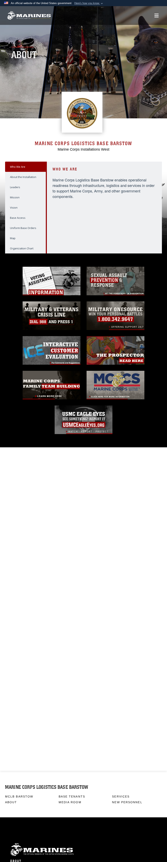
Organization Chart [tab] (21, 248)
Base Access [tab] (17, 218)
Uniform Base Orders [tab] (23, 228)
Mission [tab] (15, 197)
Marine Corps (83, 849)
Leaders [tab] (15, 187)
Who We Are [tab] (17, 167)
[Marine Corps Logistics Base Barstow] (29, 15)
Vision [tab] (14, 207)
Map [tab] (12, 238)
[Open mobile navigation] (156, 15)
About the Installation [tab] (23, 177)
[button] (89, 3)
